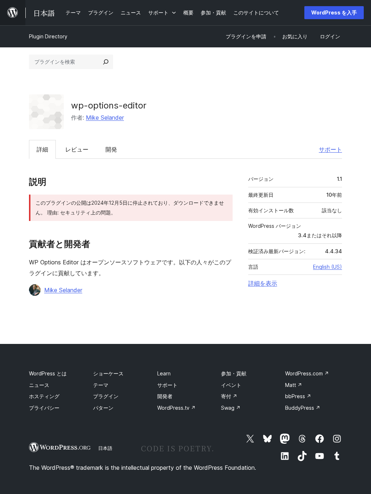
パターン (103, 408)
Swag (231, 408)
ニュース (39, 385)
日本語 (105, 448)
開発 (111, 149)
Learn (164, 373)
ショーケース (108, 373)
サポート (330, 149)
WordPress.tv (176, 408)
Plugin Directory (48, 36)
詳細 (42, 149)
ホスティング (44, 396)
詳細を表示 (262, 283)
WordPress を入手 (334, 12)
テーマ (100, 385)
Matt (293, 385)
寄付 (229, 396)
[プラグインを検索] (106, 62)
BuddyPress (302, 408)
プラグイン (105, 396)
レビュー (76, 149)
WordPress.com (307, 373)
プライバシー (44, 408)
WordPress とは (48, 373)
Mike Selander (105, 117)
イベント (231, 385)
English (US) (327, 267)
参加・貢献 (233, 373)
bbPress (298, 396)
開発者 (164, 396)
